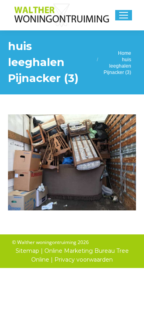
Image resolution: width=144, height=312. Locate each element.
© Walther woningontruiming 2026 (50, 242)
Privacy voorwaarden (83, 259)
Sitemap (27, 250)
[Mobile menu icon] (123, 15)
